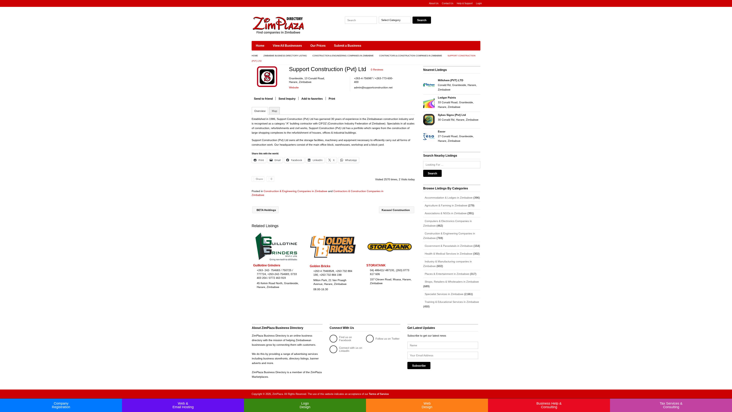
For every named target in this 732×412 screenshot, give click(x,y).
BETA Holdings (266, 210)
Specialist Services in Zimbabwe (443, 294)
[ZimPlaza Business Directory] (288, 24)
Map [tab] (274, 110)
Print (332, 98)
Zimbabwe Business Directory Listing (285, 56)
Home (260, 45)
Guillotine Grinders (266, 265)
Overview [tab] (260, 110)
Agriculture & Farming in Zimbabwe (445, 205)
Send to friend (263, 98)
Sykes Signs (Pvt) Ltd (452, 114)
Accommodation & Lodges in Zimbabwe (448, 197)
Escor (441, 131)
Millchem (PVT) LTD (450, 80)
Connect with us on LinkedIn (350, 349)
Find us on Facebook (345, 339)
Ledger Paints (447, 97)
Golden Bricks (320, 266)
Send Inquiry (287, 98)
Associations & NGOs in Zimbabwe (445, 213)
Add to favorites (312, 98)
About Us (433, 3)
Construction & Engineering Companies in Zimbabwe (343, 56)
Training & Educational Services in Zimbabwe (451, 301)
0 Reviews (377, 69)
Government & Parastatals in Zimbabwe (448, 245)
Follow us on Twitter (388, 338)
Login (479, 3)
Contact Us (447, 3)
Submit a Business (347, 45)
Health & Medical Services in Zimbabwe (448, 253)
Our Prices (318, 45)
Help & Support (465, 3)
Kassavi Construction (396, 210)
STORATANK (376, 265)
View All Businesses (287, 45)
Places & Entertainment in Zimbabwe (446, 273)
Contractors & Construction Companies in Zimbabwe (410, 56)
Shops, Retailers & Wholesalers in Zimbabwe (451, 281)
